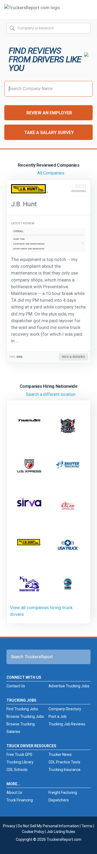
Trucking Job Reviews (66, 724)
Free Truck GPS (19, 754)
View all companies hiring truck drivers (41, 611)
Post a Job (57, 716)
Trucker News (60, 754)
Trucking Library (19, 762)
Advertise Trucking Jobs (68, 686)
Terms (86, 826)
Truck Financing (19, 800)
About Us (14, 792)
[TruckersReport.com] (32, 11)
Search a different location (50, 394)
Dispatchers (58, 800)
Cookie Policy (33, 831)
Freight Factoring (62, 792)
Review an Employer (49, 112)
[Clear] (86, 28)
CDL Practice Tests (64, 762)
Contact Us (15, 686)
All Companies (50, 173)
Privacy (9, 826)
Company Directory (64, 709)
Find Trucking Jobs (22, 709)
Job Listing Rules (61, 831)
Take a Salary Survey (49, 132)
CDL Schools (16, 769)
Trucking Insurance (64, 769)
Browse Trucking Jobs (25, 716)
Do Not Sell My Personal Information (48, 826)
